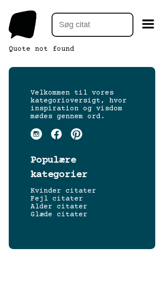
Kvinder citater (63, 191)
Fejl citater (57, 199)
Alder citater (59, 207)
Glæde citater (59, 214)
